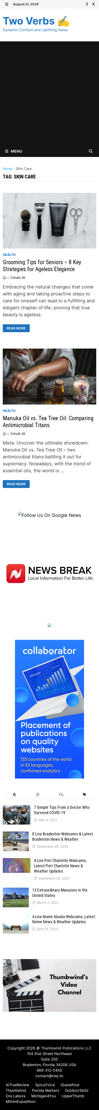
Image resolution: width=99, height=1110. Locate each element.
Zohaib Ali (17, 277)
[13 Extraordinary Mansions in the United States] (16, 891)
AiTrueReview (17, 1084)
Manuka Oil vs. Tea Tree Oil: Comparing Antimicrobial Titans (48, 422)
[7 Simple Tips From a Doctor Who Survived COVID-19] (16, 808)
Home (7, 168)
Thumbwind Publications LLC (66, 1048)
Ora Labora (15, 1096)
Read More (16, 328)
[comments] (61, 794)
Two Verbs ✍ (36, 21)
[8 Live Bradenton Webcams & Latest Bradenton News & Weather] (16, 835)
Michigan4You (43, 1096)
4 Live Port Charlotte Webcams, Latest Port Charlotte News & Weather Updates (60, 866)
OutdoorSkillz (77, 1090)
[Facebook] (88, 3)
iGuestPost (70, 1084)
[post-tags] (84, 794)
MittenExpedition (20, 1101)
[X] (93, 3)
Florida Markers (45, 1090)
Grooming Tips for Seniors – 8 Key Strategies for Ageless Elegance (42, 266)
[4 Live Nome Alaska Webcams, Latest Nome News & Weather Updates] (16, 917)
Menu (16, 151)
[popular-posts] (14, 794)
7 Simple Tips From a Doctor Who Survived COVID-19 (62, 810)
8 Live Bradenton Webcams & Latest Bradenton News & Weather (62, 836)
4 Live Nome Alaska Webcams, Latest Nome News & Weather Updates (63, 919)
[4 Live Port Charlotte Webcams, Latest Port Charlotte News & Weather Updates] (16, 861)
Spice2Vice (45, 1084)
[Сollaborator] (49, 708)
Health (9, 255)
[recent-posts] (38, 794)
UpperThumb (73, 1096)
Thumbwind (16, 1090)
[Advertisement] (49, 93)
